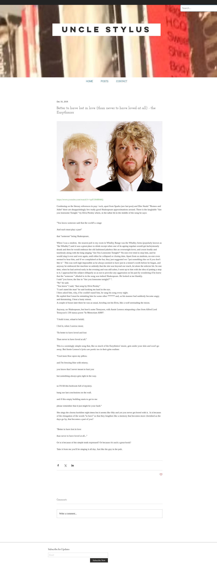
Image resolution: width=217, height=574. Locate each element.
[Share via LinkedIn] (72, 465)
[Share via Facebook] (58, 465)
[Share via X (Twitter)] (65, 465)
